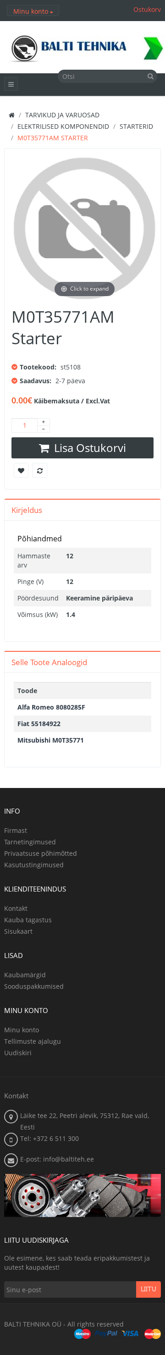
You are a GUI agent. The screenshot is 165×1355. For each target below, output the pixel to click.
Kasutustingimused (34, 864)
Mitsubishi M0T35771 (50, 740)
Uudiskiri (18, 1052)
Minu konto (21, 1029)
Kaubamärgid (25, 974)
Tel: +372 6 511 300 (49, 1138)
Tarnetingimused (30, 841)
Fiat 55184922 (38, 723)
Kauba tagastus (28, 919)
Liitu (148, 1289)
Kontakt (16, 908)
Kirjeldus (26, 510)
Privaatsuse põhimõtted (40, 853)
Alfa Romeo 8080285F (51, 707)
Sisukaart (18, 931)
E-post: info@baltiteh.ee (57, 1159)
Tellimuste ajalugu (32, 1041)
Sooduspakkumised (34, 986)
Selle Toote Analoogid (49, 662)
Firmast (15, 830)
